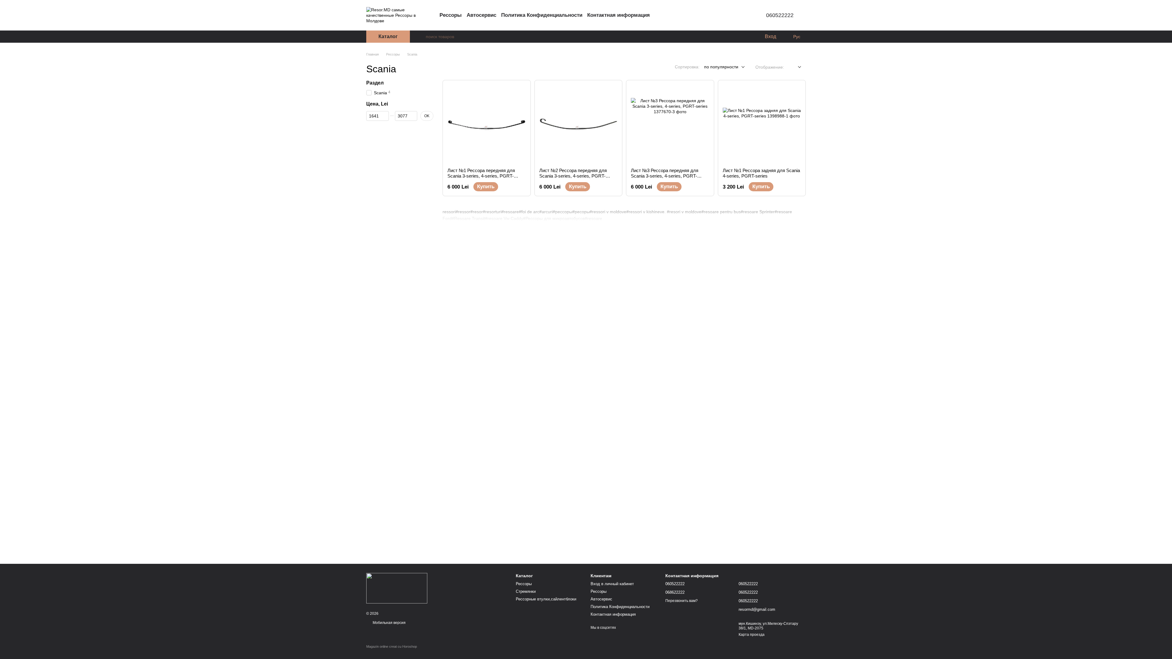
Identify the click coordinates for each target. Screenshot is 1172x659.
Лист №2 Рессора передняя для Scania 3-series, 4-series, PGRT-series (573, 176)
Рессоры (451, 15)
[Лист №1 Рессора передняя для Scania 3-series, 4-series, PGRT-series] (486, 124)
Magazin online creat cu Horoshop (391, 646)
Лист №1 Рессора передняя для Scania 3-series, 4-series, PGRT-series (481, 176)
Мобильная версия (389, 623)
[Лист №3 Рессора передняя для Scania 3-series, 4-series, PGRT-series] (670, 124)
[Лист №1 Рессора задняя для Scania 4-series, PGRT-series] (762, 124)
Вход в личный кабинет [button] (612, 584)
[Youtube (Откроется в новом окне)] (749, 15)
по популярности (721, 66)
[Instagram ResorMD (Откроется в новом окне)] (727, 15)
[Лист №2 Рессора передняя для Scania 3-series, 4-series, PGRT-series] (578, 124)
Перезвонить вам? (681, 601)
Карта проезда (752, 634)
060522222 (780, 15)
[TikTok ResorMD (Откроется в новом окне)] (734, 15)
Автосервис (481, 15)
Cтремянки (526, 591)
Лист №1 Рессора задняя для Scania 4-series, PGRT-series (761, 173)
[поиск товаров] (421, 36)
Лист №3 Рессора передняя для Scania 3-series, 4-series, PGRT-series (664, 176)
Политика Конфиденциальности (541, 15)
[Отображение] (795, 67)
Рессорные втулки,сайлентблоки (546, 599)
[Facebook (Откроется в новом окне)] (741, 15)
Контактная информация (618, 15)
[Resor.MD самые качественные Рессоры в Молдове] (396, 588)
